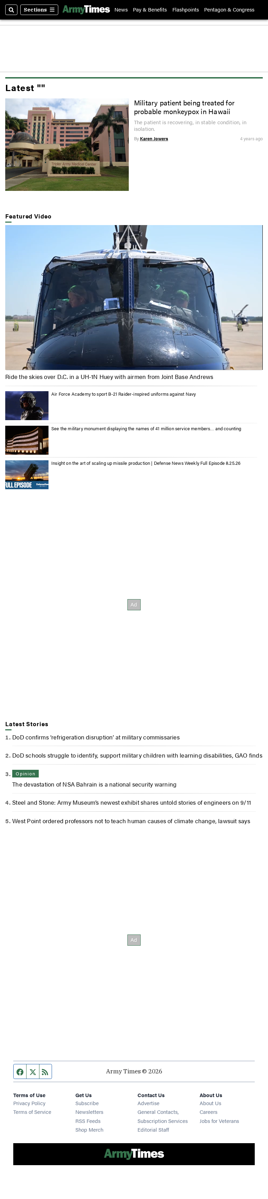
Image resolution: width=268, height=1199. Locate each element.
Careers (208, 1111)
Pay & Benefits (150, 9)
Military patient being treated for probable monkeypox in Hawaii (184, 107)
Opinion (25, 773)
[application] (133, 297)
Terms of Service (32, 1111)
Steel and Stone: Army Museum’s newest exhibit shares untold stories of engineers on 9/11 (131, 802)
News (121, 9)
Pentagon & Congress (229, 9)
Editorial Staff (153, 1129)
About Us (210, 1103)
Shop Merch (89, 1129)
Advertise (148, 1103)
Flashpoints (185, 9)
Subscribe (87, 1103)
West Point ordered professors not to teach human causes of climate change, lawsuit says (131, 821)
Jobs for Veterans (219, 1120)
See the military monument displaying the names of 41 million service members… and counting (146, 428)
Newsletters (89, 1111)
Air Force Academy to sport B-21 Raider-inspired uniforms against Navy (123, 394)
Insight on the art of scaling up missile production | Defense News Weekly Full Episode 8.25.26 (145, 463)
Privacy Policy (29, 1103)
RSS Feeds (87, 1120)
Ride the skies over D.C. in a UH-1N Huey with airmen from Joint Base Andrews (109, 376)
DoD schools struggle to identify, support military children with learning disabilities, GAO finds (137, 755)
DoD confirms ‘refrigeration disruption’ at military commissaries (96, 737)
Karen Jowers (154, 138)
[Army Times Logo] (86, 9)
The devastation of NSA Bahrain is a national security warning (94, 784)
